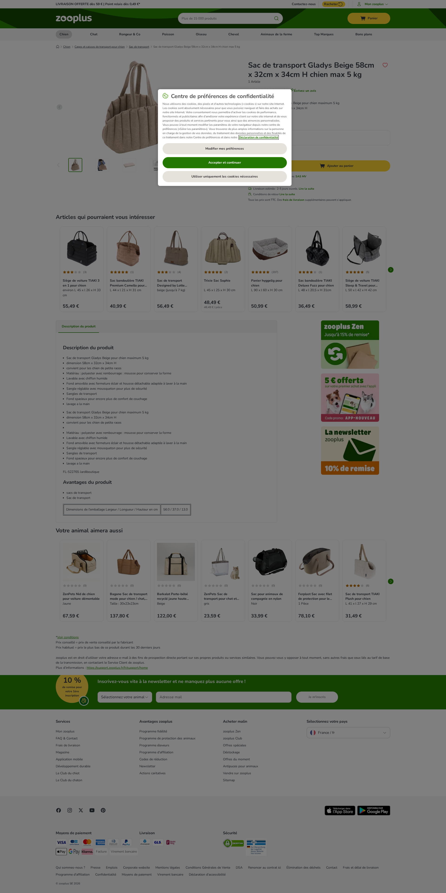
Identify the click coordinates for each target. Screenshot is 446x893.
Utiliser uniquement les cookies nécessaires (224, 176)
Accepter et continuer (224, 162)
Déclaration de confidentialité (258, 137)
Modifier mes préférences (224, 148)
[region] (225, 137)
